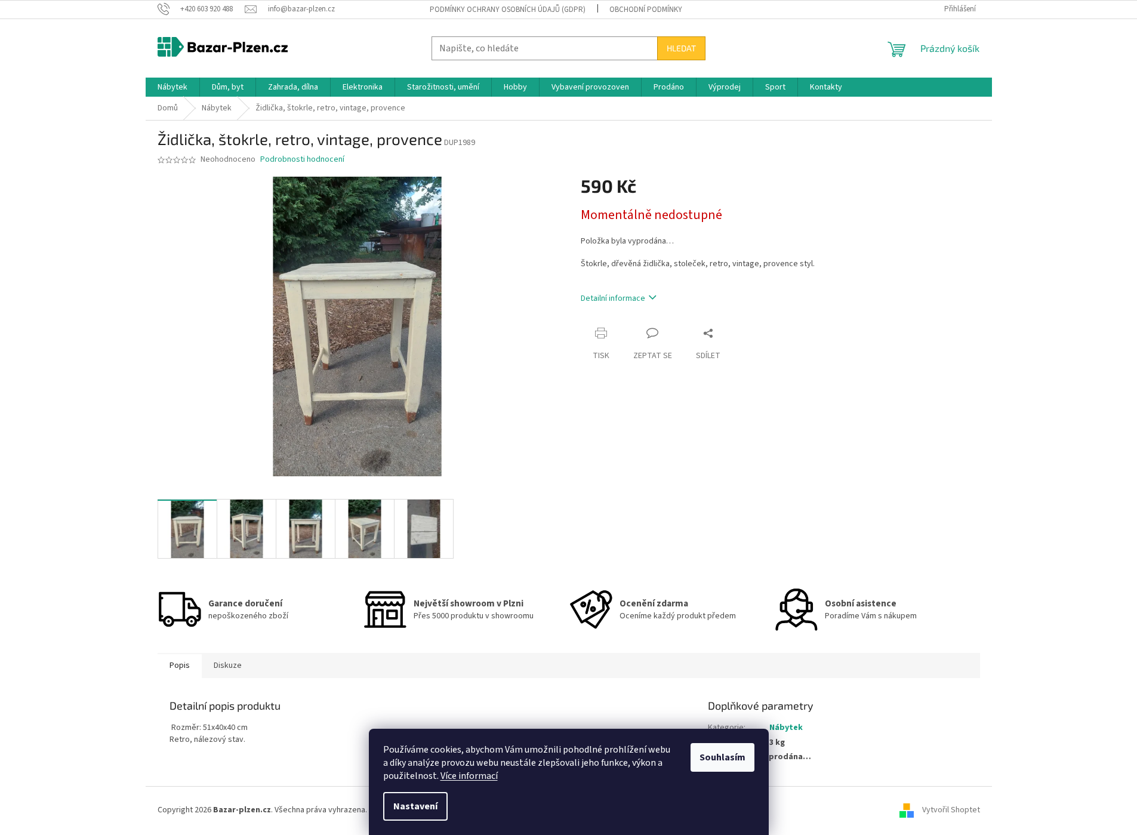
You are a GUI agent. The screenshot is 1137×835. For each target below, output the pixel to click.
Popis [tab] (180, 665)
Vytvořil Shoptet (951, 810)
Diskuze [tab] (228, 665)
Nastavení (415, 806)
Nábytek (786, 728)
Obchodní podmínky (645, 9)
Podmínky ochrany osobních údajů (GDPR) (508, 9)
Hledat (681, 48)
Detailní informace (613, 298)
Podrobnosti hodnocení (302, 159)
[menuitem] (172, 87)
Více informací (469, 775)
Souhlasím (722, 757)
